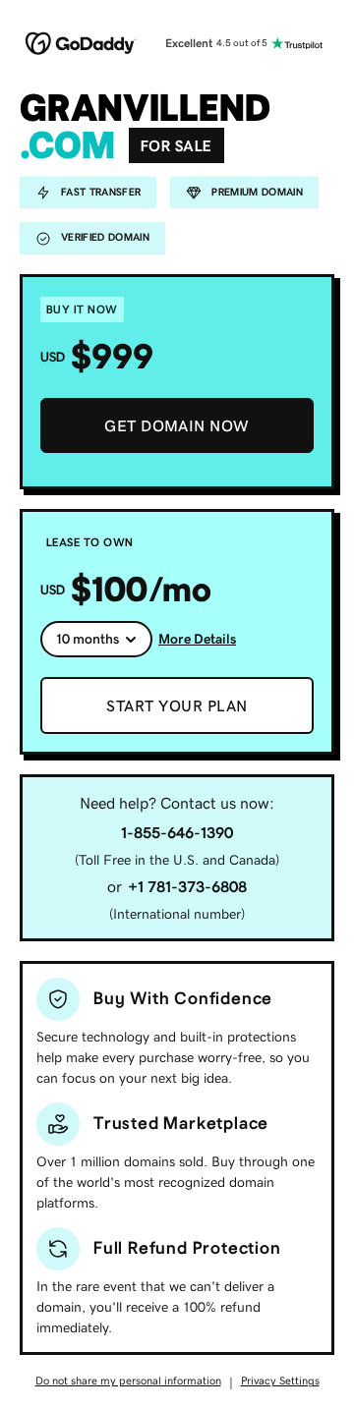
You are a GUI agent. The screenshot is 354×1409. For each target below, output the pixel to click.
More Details (197, 639)
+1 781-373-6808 (187, 886)
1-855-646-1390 (177, 832)
